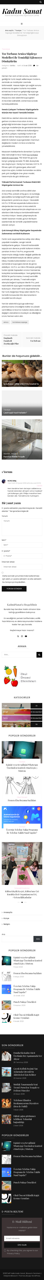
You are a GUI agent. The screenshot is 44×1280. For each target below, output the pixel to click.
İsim (4, 540)
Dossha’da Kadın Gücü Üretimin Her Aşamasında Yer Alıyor (27, 1055)
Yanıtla (39, 485)
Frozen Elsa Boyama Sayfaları (22, 800)
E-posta (6, 551)
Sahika (12, 65)
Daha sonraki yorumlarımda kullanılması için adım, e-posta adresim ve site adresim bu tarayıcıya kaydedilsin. (21, 579)
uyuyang (12, 480)
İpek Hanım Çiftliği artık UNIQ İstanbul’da (21, 384)
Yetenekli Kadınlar (22, 888)
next (40, 867)
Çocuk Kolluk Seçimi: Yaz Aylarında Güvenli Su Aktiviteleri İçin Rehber (25, 1071)
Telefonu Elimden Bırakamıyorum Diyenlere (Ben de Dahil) (26, 1103)
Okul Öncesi (22, 797)
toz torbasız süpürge (20, 322)
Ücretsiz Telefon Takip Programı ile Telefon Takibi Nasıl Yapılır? (26, 989)
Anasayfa (8, 912)
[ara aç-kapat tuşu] (41, 2)
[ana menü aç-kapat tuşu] (22, 24)
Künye (6, 918)
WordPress (36, 1276)
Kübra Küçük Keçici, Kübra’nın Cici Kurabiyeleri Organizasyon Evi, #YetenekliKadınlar (22, 894)
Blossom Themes (18, 1276)
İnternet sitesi (8, 562)
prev (4, 867)
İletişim (7, 924)
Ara (3, 934)
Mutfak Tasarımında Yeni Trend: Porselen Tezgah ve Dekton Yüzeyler (26, 1087)
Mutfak (7, 453)
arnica (6, 322)
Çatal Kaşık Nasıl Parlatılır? (15, 412)
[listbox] (22, 873)
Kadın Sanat (22, 11)
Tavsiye (6, 49)
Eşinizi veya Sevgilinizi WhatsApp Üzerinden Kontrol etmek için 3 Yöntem (22, 767)
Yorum (5, 516)
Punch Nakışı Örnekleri (24, 1002)
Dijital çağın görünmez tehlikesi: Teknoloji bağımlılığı (24, 1119)
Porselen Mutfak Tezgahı (14, 456)
